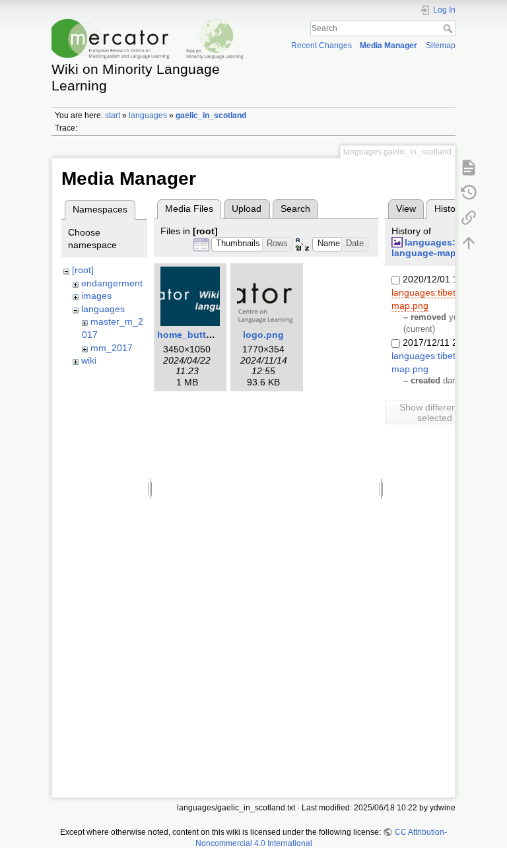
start (112, 115)
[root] (83, 270)
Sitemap (441, 45)
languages (148, 115)
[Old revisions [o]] (469, 192)
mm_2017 (111, 347)
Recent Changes (321, 45)
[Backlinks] (469, 217)
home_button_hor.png (207, 334)
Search (449, 28)
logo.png (263, 334)
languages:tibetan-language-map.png (440, 248)
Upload (246, 208)
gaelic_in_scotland (211, 115)
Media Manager (388, 45)
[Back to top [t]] (469, 242)
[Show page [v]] (469, 167)
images (96, 295)
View (406, 208)
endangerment (112, 283)
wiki (88, 360)
